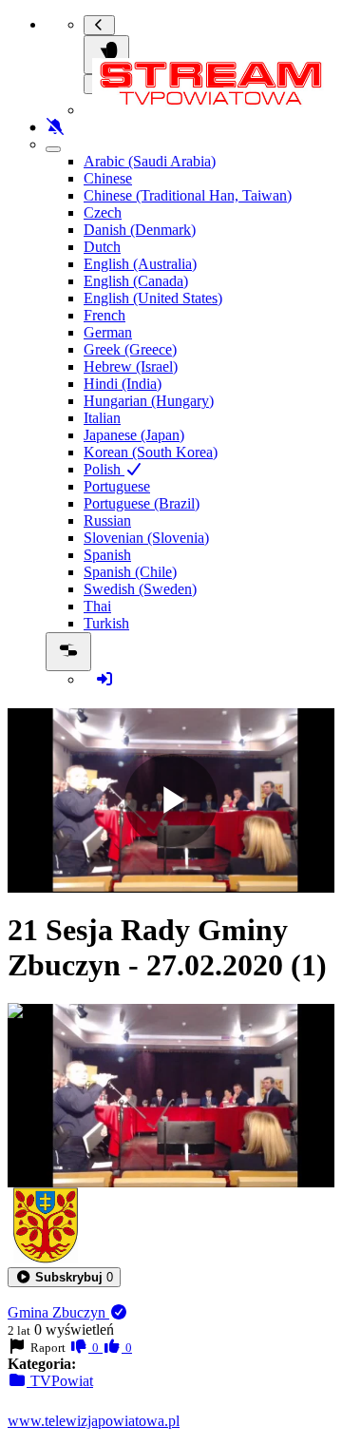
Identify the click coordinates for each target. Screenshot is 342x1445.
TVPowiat (60, 1381)
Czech (103, 212)
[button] (64, 1277)
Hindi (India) (123, 384)
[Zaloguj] (104, 679)
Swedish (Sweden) (140, 589)
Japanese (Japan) (134, 435)
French (104, 315)
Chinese (108, 178)
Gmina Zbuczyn (58, 1312)
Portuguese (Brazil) (142, 503)
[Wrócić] (99, 25)
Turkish (106, 623)
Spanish (107, 555)
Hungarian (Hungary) (149, 401)
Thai (97, 606)
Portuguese (117, 486)
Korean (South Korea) (151, 452)
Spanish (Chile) (130, 572)
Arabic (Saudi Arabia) (150, 161)
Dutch (102, 247)
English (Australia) (140, 264)
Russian (107, 520)
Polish (104, 469)
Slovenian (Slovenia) (146, 538)
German (108, 332)
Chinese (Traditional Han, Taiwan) (188, 195)
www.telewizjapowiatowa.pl (94, 1421)
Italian (102, 418)
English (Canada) (136, 281)
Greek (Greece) (130, 349)
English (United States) (153, 298)
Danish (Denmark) (140, 230)
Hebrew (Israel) (131, 366)
